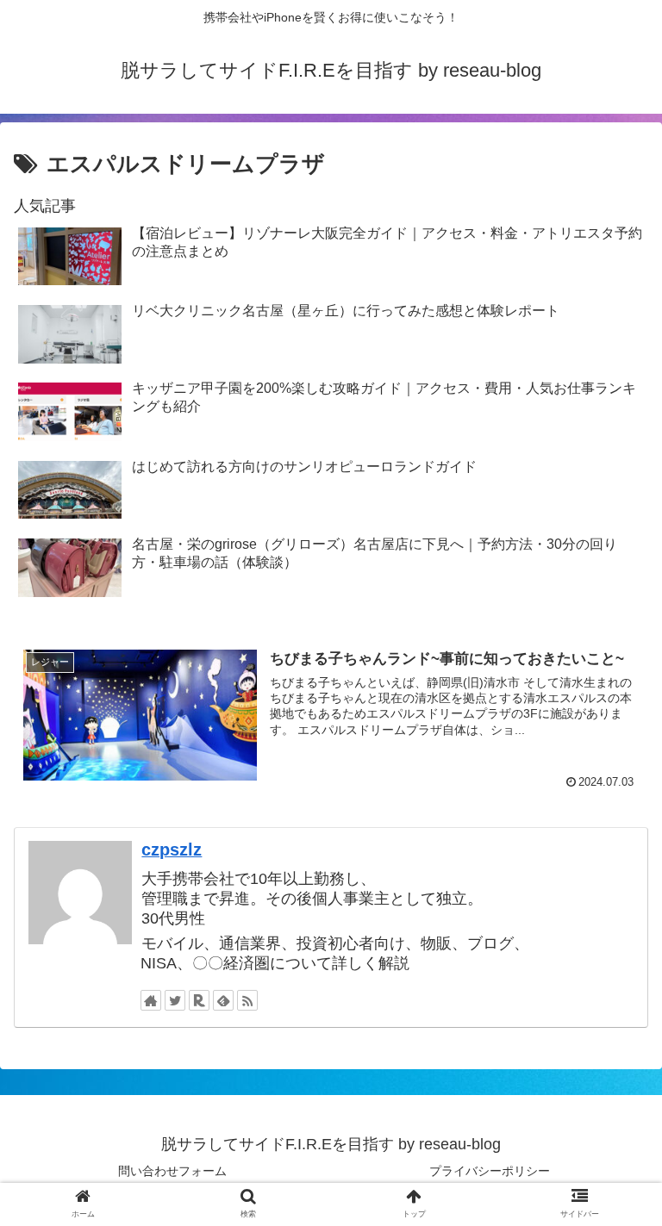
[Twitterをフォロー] (175, 1000)
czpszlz (171, 849)
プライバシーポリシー (489, 1171)
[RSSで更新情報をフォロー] (247, 1000)
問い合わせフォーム (172, 1171)
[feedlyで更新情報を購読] (223, 1000)
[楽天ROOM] (199, 1000)
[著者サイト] (151, 1000)
